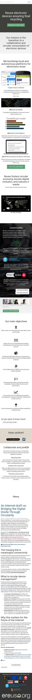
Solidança (15, 248)
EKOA (18, 587)
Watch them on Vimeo (10, 310)
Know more (16, 96)
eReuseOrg (4, 667)
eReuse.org (4, 587)
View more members (22, 290)
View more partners (22, 293)
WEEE (9, 587)
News (3, 660)
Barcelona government (10, 280)
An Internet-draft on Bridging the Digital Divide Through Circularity (13, 510)
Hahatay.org (4, 588)
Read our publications (10, 422)
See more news (16, 665)
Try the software (16, 167)
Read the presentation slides (13, 653)
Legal (28, 674)
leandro (26, 518)
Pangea (24, 674)
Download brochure (16, 25)
